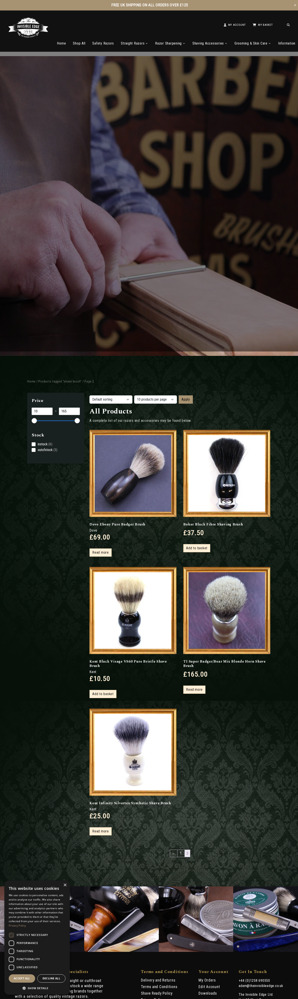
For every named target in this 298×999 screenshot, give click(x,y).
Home (61, 43)
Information (286, 43)
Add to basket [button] (196, 548)
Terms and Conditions (159, 987)
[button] (37, 987)
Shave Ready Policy (157, 993)
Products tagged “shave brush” (60, 381)
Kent (92, 672)
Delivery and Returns (158, 980)
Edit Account (209, 987)
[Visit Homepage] (28, 36)
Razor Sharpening (168, 43)
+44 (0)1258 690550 (254, 980)
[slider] (34, 420)
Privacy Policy (17, 925)
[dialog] (37, 937)
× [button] (65, 885)
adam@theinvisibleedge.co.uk (261, 986)
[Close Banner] (295, 5)
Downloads (208, 993)
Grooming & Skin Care (251, 43)
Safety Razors (103, 43)
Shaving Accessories (208, 43)
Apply (186, 399)
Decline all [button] (51, 978)
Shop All (79, 43)
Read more (100, 552)
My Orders (207, 980)
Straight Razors (132, 43)
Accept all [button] (22, 978)
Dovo (93, 530)
